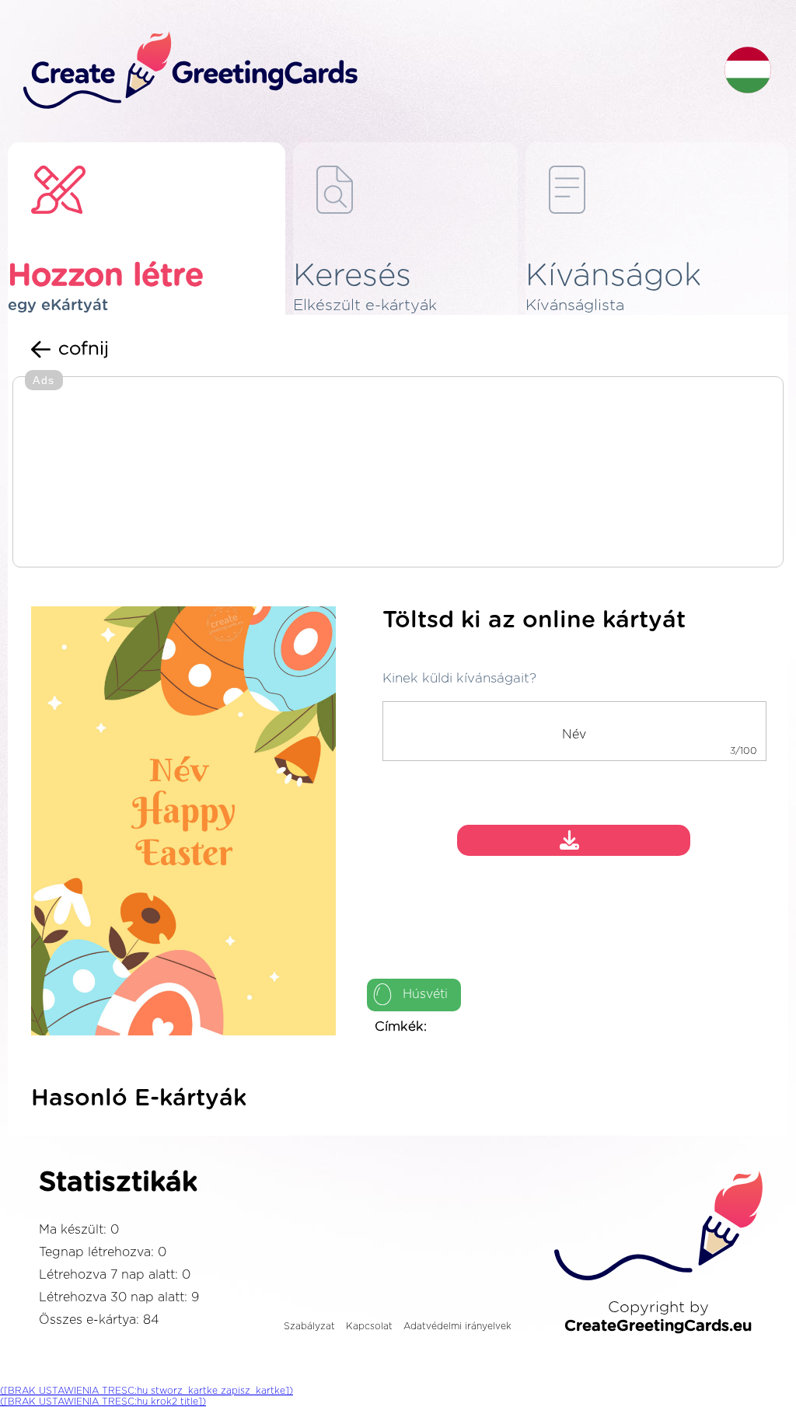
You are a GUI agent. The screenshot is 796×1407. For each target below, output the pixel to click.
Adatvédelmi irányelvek (457, 1326)
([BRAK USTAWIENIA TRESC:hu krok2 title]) (103, 1401)
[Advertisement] (398, 473)
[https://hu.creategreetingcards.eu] (361, 71)
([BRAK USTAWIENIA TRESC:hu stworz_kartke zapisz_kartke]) (146, 1390)
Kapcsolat (369, 1326)
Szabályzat (309, 1326)
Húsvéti (425, 994)
